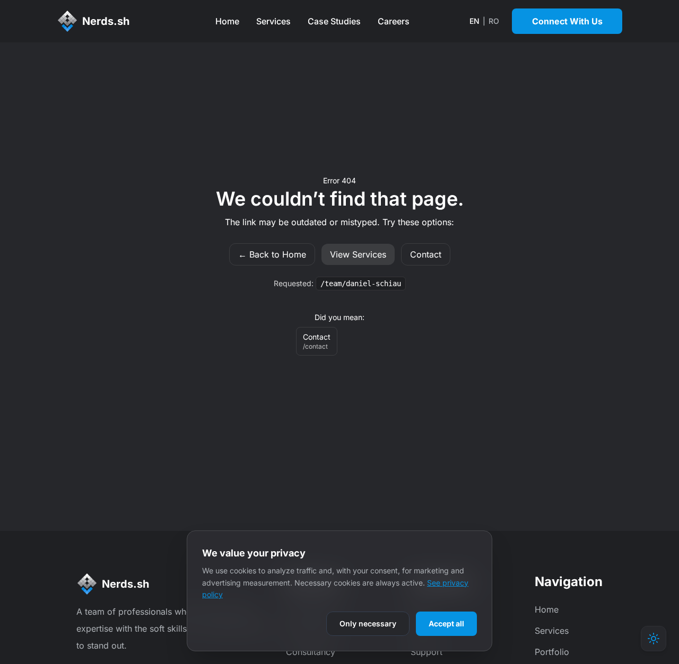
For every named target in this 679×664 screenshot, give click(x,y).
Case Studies (334, 21)
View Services (358, 254)
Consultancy (310, 652)
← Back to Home (272, 254)
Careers (394, 21)
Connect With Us (567, 21)
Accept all (446, 623)
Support (426, 652)
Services (273, 21)
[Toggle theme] (653, 638)
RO (494, 20)
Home (227, 21)
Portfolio (552, 652)
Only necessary (368, 623)
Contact (425, 254)
